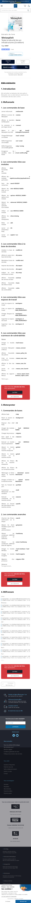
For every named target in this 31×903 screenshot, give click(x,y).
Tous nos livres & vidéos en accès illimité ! (15, 1)
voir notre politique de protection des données (14, 720)
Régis (5, 46)
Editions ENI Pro (8, 881)
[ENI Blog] (15, 834)
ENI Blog (6, 849)
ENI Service (7, 873)
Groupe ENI (7, 864)
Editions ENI (15, 6)
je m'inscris (15, 726)
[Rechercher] (28, 10)
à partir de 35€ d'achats (13, 706)
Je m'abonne (15, 396)
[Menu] (2, 6)
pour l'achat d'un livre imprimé (17, 695)
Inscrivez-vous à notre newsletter (15, 719)
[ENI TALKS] (15, 807)
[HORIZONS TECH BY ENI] (15, 820)
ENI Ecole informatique (10, 856)
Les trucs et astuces (10, 685)
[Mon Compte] (29, 6)
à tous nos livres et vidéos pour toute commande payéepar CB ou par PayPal (17, 701)
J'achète (14, 392)
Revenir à (15, 54)
